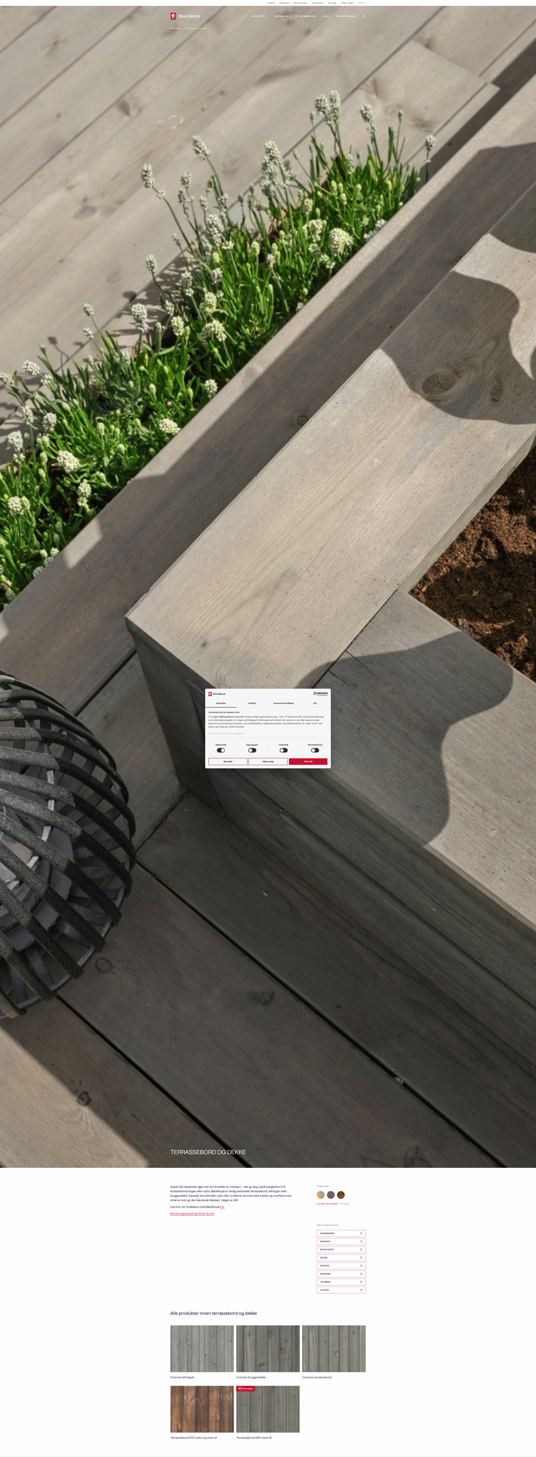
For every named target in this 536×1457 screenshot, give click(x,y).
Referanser (284, 3)
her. (222, 1206)
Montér (324, 1266)
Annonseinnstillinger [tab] (283, 703)
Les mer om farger (327, 1204)
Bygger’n (325, 1241)
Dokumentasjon (300, 3)
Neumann (325, 1274)
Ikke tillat (228, 761)
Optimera (325, 1282)
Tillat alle (308, 761)
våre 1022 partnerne (224, 717)
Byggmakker (327, 1233)
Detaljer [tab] (252, 703)
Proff (326, 16)
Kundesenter (318, 3)
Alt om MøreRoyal (305, 16)
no (360, 3)
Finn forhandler (346, 16)
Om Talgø (332, 3)
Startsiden (175, 28)
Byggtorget (327, 1250)
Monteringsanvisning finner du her (192, 1213)
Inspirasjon (281, 16)
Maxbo (324, 1258)
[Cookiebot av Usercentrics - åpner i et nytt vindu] (315, 694)
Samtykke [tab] (221, 703)
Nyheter (271, 3)
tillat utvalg (268, 761)
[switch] (252, 750)
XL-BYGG (324, 1290)
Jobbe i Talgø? (347, 3)
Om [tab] (315, 703)
